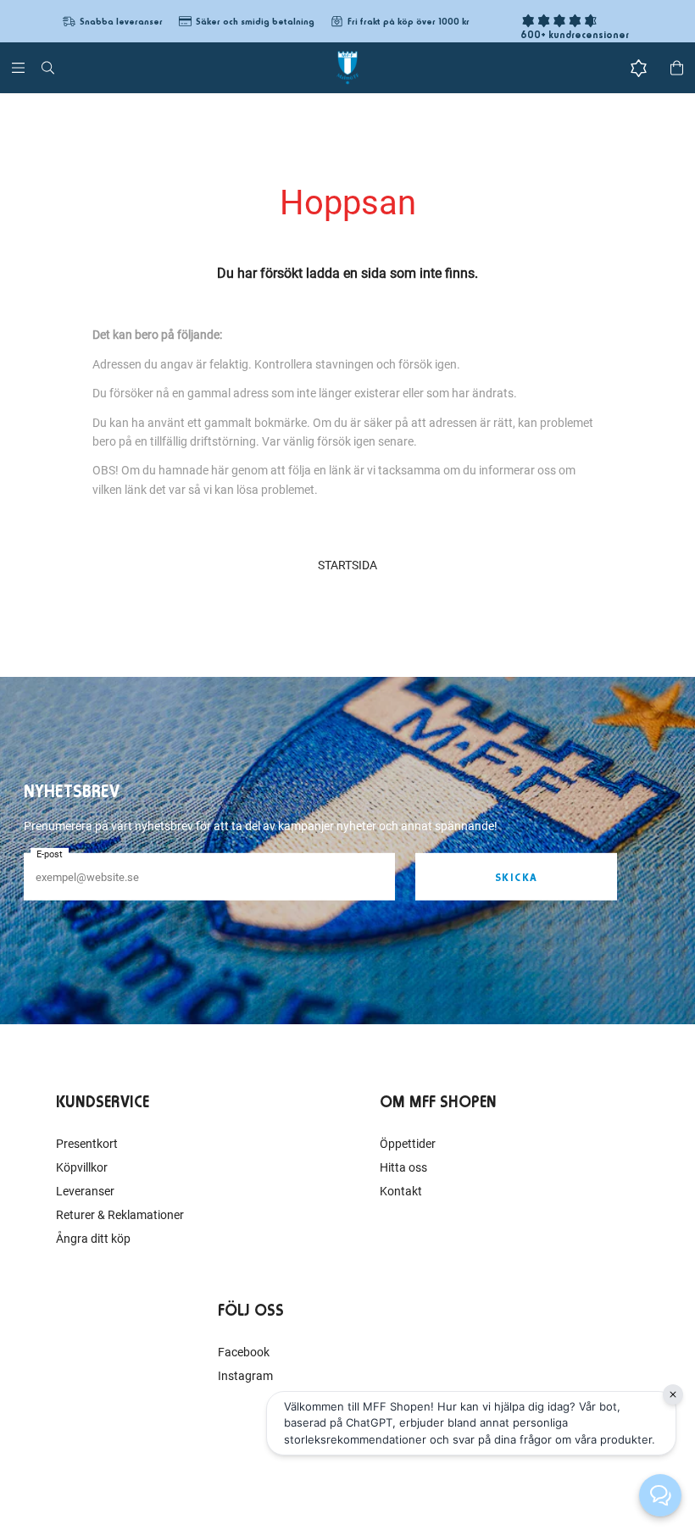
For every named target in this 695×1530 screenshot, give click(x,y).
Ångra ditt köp (93, 1238)
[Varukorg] (676, 67)
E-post (49, 854)
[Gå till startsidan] (347, 68)
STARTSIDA (347, 565)
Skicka (516, 877)
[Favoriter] (638, 68)
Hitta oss (403, 1167)
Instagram (245, 1376)
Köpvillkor (82, 1167)
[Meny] (18, 67)
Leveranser (85, 1191)
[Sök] (48, 67)
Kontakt (401, 1191)
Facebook (244, 1352)
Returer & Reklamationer (120, 1215)
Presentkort (87, 1143)
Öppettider (408, 1143)
